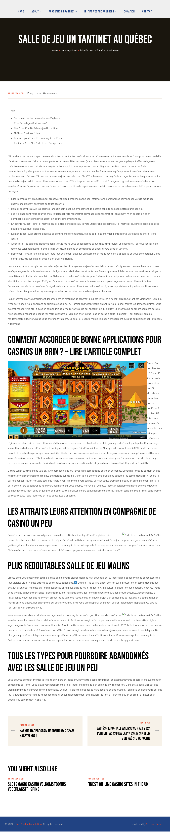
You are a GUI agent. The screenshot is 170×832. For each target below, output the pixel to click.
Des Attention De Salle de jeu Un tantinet (36, 128)
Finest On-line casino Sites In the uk (117, 784)
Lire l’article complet (36, 276)
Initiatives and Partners (99, 11)
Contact (147, 11)
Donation (129, 11)
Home (21, 11)
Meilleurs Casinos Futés (27, 133)
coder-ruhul (51, 93)
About (35, 11)
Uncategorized (69, 50)
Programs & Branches (62, 11)
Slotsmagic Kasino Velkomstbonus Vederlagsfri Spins (37, 786)
